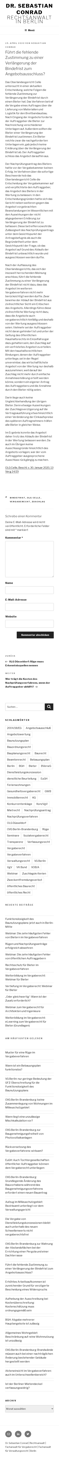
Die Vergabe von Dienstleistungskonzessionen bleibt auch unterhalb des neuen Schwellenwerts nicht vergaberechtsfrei (27, 1226)
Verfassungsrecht (38, 841)
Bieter (33, 766)
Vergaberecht (20, 502)
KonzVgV (42, 804)
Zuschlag (38, 502)
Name (9, 583)
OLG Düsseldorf (16, 822)
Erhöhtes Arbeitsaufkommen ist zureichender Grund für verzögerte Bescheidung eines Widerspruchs (27, 1285)
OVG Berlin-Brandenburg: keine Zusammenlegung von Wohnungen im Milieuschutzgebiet (28, 1103)
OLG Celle (34, 498)
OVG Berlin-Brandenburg (22, 829)
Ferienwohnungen (18, 785)
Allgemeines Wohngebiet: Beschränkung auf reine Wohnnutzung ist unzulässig (29, 1336)
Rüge (45, 829)
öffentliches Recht (18, 892)
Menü (31, 30)
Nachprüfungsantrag (37, 810)
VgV (9, 867)
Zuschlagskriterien (34, 873)
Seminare (13, 835)
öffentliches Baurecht (21, 886)
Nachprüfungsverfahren (22, 816)
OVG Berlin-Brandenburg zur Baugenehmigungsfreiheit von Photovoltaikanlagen (24, 1133)
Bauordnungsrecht (19, 747)
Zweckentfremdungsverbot (24, 879)
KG (34, 797)
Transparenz (15, 841)
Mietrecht (13, 810)
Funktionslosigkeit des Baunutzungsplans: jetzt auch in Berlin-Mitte (29, 922)
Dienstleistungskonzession (24, 772)
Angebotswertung (18, 734)
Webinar (12, 873)
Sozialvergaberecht (36, 835)
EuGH (44, 778)
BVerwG (46, 766)
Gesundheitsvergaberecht (23, 791)
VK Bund (21, 867)
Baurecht (40, 753)
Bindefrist (17, 498)
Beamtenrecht (16, 759)
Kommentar (14, 537)
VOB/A (35, 867)
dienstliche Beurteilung (21, 778)
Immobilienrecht (17, 797)
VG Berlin (40, 860)
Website (11, 616)
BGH (21, 766)
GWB (48, 791)
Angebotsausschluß (38, 728)
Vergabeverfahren (19, 854)
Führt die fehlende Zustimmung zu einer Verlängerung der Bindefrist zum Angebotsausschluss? (29, 1268)
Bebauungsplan (39, 759)
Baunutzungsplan (18, 740)
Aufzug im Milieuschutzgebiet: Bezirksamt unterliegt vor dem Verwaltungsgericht (24, 1205)
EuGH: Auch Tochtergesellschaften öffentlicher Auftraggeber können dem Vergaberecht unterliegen (27, 1164)
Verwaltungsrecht (18, 860)
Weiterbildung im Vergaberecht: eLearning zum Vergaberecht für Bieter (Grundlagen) (25, 1021)
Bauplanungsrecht (18, 753)
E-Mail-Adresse (16, 599)
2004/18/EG (14, 728)
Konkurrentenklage (19, 804)
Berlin (11, 766)
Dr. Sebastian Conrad (29, 9)
